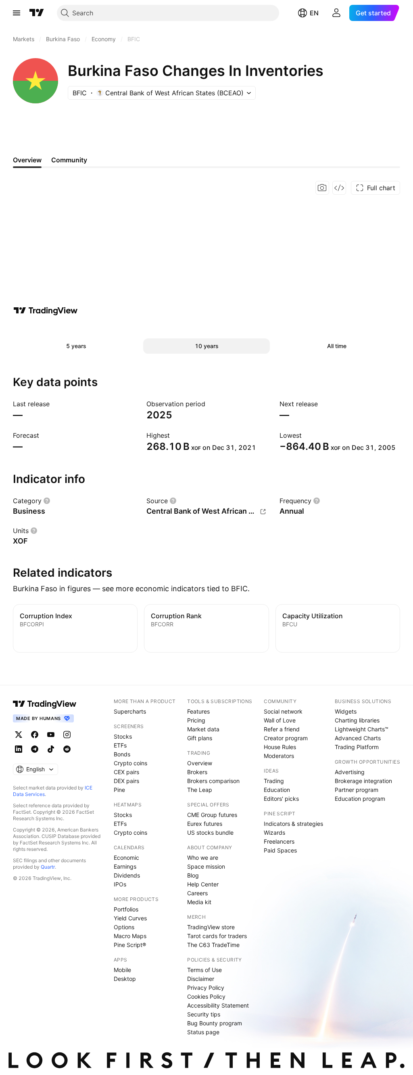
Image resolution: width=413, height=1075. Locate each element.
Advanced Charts (358, 738)
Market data (203, 729)
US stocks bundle (210, 832)
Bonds (122, 754)
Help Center (203, 884)
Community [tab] (69, 160)
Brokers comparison (213, 780)
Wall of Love (280, 720)
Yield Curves (130, 918)
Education (277, 789)
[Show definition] (46, 500)
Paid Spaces (280, 850)
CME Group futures (212, 814)
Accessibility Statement (218, 1005)
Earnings (125, 866)
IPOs (120, 884)
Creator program (286, 738)
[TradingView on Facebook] (34, 734)
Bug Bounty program (214, 1023)
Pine (119, 789)
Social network (283, 711)
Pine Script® (130, 944)
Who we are (202, 857)
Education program (360, 798)
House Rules (280, 746)
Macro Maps (130, 935)
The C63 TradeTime (213, 944)
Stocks (123, 736)
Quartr (48, 867)
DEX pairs (126, 780)
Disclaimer (200, 978)
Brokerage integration (363, 780)
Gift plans (199, 738)
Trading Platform (357, 746)
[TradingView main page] (36, 13)
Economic (126, 857)
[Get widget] (339, 188)
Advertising (350, 771)
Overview (199, 763)
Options (124, 927)
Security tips (203, 1014)
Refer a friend (282, 729)
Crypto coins (130, 763)
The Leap (199, 789)
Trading (274, 780)
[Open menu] (16, 13)
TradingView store (211, 927)
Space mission (206, 866)
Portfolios (126, 909)
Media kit (199, 902)
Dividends (127, 875)
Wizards (274, 832)
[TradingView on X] (18, 734)
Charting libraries (357, 720)
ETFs (120, 745)
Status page (203, 1032)
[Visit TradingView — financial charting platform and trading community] (45, 310)
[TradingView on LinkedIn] (18, 749)
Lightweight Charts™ (361, 729)
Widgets (346, 711)
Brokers (197, 771)
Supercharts (130, 711)
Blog (193, 875)
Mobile (122, 969)
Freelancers (279, 841)
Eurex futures (204, 823)
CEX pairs (126, 771)
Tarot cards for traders (217, 935)
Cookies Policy (206, 996)
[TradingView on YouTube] (50, 734)
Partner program (356, 789)
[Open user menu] (336, 13)
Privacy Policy (205, 987)
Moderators (279, 755)
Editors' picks (281, 798)
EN (314, 13)
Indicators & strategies (293, 823)
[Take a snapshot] (322, 188)
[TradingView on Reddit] (67, 749)
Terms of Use (204, 969)
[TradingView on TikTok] (50, 749)
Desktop (125, 978)
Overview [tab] (27, 160)
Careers (197, 893)
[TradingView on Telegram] (34, 749)
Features (198, 711)
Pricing (196, 720)
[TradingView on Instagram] (67, 734)
